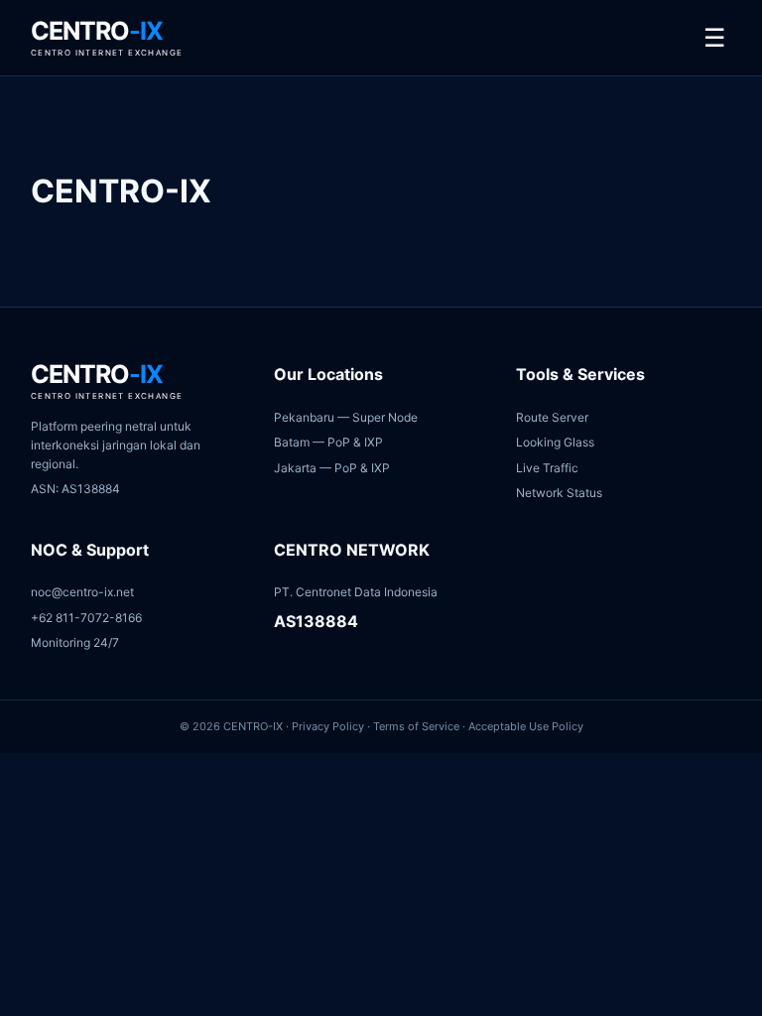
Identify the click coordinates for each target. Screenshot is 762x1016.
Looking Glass (555, 442)
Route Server (552, 417)
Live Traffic (547, 467)
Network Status (559, 492)
